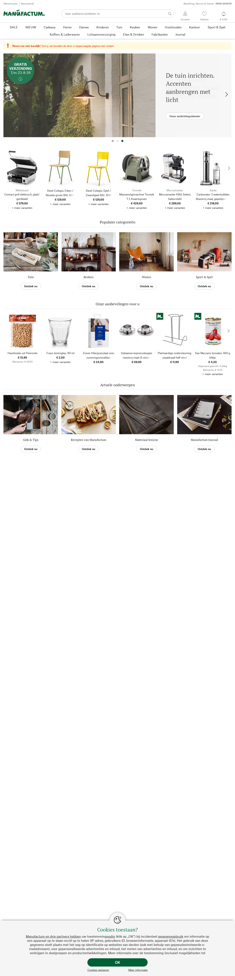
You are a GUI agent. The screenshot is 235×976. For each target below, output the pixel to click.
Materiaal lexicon (146, 440)
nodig (111, 936)
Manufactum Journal (204, 440)
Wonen (146, 277)
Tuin (31, 277)
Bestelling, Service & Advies (208, 3)
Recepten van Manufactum (88, 440)
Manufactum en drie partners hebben (53, 936)
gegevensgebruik (170, 936)
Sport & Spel (204, 277)
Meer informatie (138, 970)
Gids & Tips (30, 440)
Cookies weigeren (98, 970)
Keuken (88, 277)
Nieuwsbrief (27, 3)
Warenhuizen (10, 3)
